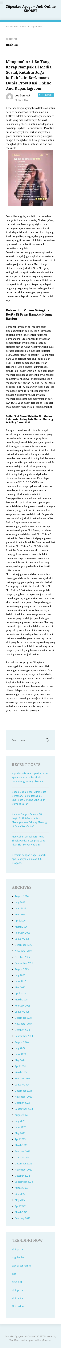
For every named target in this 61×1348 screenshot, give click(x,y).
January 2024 (22, 1084)
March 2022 (21, 1212)
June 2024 (20, 1054)
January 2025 (22, 1011)
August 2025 (22, 969)
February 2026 (22, 932)
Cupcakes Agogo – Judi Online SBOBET (30, 8)
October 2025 (22, 957)
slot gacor (17, 1249)
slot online (17, 1298)
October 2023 (22, 1102)
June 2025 (20, 981)
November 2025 (23, 951)
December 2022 (23, 1163)
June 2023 (20, 1127)
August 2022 (22, 1187)
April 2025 (20, 993)
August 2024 (22, 1042)
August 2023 (22, 1115)
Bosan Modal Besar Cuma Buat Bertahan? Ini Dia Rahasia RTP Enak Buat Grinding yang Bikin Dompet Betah (29, 797)
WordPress (14, 1340)
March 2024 (21, 1072)
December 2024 (23, 1017)
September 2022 (24, 1181)
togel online (18, 1257)
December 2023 (23, 1090)
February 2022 (22, 1218)
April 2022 (20, 1206)
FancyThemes (44, 1340)
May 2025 (20, 987)
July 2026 (20, 902)
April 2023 (20, 1139)
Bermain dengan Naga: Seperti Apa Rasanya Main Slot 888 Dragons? (29, 859)
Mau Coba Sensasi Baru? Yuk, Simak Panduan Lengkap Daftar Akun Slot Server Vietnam (29, 840)
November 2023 (23, 1096)
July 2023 (20, 1121)
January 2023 (22, 1157)
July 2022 (20, 1194)
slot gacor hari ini (21, 1265)
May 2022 (20, 1200)
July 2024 (20, 1048)
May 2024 (20, 1060)
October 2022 (22, 1175)
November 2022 (23, 1169)
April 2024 (20, 1066)
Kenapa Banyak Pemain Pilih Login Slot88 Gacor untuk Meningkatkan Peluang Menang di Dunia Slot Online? (29, 820)
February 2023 (22, 1151)
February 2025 (22, 1005)
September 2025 (24, 963)
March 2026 (21, 926)
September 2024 (24, 1036)
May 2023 (20, 1133)
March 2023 (21, 1145)
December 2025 (23, 945)
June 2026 (20, 908)
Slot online (18, 1306)
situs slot (17, 1282)
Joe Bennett (22, 95)
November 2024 (23, 1023)
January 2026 (22, 938)
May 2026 (20, 914)
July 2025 (20, 975)
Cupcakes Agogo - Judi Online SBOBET (24, 1336)
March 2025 (21, 999)
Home (23, 26)
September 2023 (24, 1109)
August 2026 (22, 896)
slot (14, 1273)
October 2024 (22, 1030)
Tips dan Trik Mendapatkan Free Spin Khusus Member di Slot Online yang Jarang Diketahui (30, 777)
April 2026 (20, 920)
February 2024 (22, 1078)
